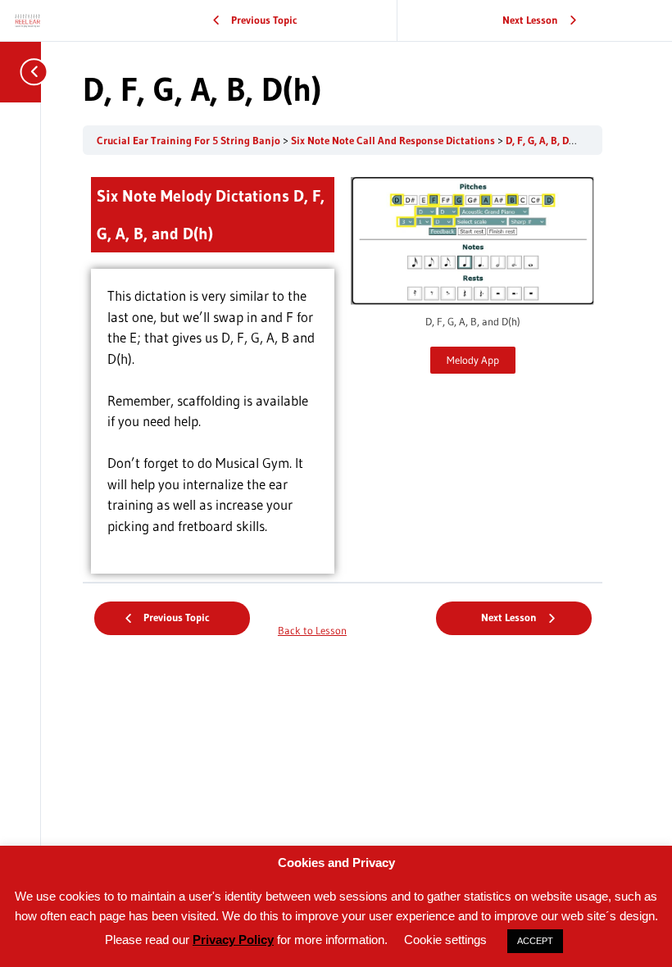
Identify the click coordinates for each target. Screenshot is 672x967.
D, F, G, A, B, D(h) (544, 140)
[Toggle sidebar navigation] (24, 71)
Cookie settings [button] (445, 940)
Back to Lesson (312, 630)
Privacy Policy (233, 940)
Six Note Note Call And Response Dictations (394, 140)
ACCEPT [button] (535, 941)
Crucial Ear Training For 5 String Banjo (190, 140)
